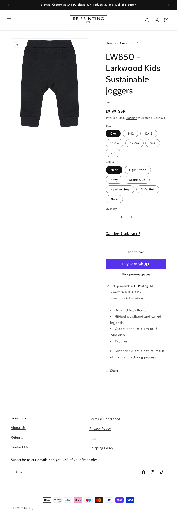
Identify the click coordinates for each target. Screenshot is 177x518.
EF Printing (27, 508)
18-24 (114, 143)
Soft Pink (148, 189)
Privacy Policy (100, 428)
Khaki (114, 199)
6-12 (130, 133)
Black (114, 170)
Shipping (131, 117)
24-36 (134, 143)
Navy (114, 180)
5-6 (113, 153)
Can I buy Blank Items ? (123, 233)
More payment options (136, 274)
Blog (92, 438)
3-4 (152, 143)
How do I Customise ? (122, 43)
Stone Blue (137, 180)
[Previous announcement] (8, 5)
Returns (17, 437)
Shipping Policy (101, 448)
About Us (18, 428)
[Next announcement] (168, 5)
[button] (9, 20)
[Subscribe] (83, 472)
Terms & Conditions (104, 419)
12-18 (149, 133)
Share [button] (114, 370)
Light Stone (137, 170)
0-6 (113, 133)
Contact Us (19, 447)
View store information (127, 298)
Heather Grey (120, 189)
